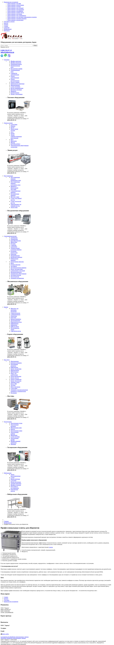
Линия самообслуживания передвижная (16, 136)
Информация (7, 29)
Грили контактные (16, 376)
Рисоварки (14, 393)
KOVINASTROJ (15, 144)
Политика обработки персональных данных (13, 638)
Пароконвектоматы (16, 64)
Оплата (6, 598)
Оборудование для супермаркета (16, 15)
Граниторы (14, 316)
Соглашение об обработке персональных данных (15, 637)
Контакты (7, 30)
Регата (12, 127)
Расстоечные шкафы (16, 68)
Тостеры (13, 385)
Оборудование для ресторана (15, 5)
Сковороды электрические (15, 73)
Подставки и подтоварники (15, 487)
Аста (12, 132)
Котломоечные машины (15, 194)
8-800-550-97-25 (6, 50)
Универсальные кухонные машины (16, 248)
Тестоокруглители (16, 275)
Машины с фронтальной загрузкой (14, 188)
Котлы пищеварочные (17, 88)
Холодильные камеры (15, 433)
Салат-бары (14, 124)
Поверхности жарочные (17, 83)
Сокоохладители (15, 313)
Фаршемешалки (15, 255)
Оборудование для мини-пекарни (16, 18)
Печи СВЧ (14, 384)
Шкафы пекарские (16, 62)
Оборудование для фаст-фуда (15, 12)
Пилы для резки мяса (17, 269)
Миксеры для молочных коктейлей (14, 310)
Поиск (35, 45)
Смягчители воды (16, 331)
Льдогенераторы (15, 320)
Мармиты (13, 91)
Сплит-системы (15, 436)
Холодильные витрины (15, 425)
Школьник (14, 141)
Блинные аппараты (16, 363)
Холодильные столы (16, 423)
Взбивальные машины (14, 259)
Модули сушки (15, 197)
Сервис (6, 26)
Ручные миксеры (15, 264)
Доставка (6, 600)
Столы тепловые (15, 86)
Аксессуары (14, 207)
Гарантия (6, 27)
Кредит (6, 23)
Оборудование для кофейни (15, 11)
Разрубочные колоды (14, 490)
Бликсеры (13, 254)
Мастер (13, 142)
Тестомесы (14, 266)
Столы (12, 477)
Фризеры (13, 444)
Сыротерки (14, 246)
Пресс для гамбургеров (14, 374)
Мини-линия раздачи (14, 129)
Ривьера (13, 126)
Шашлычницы (15, 370)
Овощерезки (14, 239)
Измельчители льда (16, 322)
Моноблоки (14, 435)
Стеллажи (13, 480)
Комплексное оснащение (11, 2)
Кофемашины (14, 323)
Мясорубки (14, 242)
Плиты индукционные (15, 79)
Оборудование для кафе (14, 3)
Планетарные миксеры (17, 261)
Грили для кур (15, 378)
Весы (12, 263)
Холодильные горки (16, 430)
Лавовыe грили (15, 382)
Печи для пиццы (15, 387)
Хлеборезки (14, 237)
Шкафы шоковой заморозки (15, 442)
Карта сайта (5, 634)
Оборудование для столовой (15, 8)
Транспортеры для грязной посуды (16, 205)
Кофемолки (14, 325)
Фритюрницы (15, 361)
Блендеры (13, 317)
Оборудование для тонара (14, 14)
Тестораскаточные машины (18, 267)
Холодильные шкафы (15, 439)
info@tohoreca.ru (7, 52)
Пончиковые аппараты (14, 365)
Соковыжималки (15, 314)
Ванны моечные (15, 479)
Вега (12, 139)
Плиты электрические (15, 76)
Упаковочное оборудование (18, 273)
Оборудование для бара (14, 6)
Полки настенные (16, 482)
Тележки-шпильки (16, 483)
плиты (51, 547)
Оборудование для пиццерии (15, 9)
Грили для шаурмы (16, 369)
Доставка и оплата (9, 21)
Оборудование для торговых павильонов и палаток (22, 17)
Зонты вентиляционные (15, 475)
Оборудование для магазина (15, 20)
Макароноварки (15, 85)
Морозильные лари (16, 427)
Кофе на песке (15, 326)
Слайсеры (13, 245)
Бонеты (13, 429)
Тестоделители (15, 276)
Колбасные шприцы (16, 257)
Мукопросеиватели (16, 272)
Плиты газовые (15, 82)
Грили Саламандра (16, 379)
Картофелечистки (16, 240)
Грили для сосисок (16, 381)
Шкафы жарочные (16, 61)
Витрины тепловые (16, 89)
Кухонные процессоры (14, 251)
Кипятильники (15, 92)
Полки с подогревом (16, 94)
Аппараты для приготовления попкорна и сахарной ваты (19, 390)
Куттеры (13, 243)
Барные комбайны (16, 319)
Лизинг (6, 24)
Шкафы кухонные (16, 485)
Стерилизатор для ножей (18, 270)
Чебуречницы (14, 372)
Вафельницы (14, 367)
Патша (12, 133)
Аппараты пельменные (17, 278)
